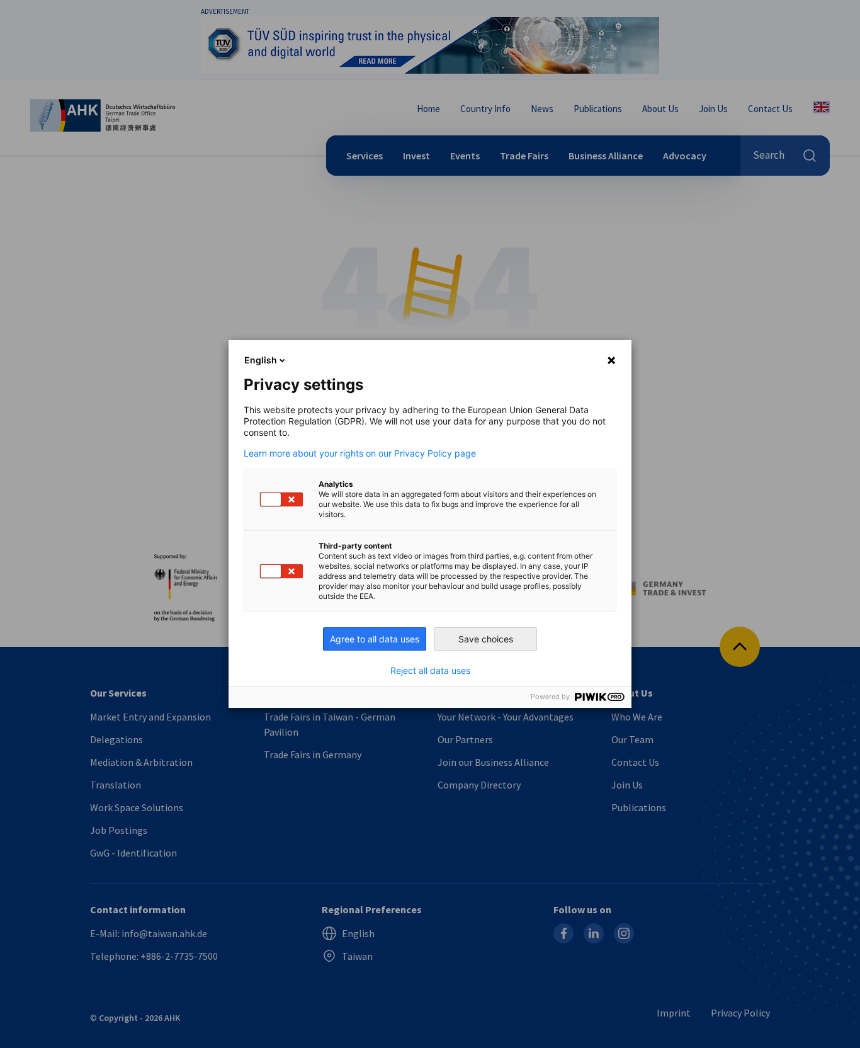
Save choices (485, 639)
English (260, 360)
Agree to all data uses (374, 639)
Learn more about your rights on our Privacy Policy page (360, 453)
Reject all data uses (430, 671)
